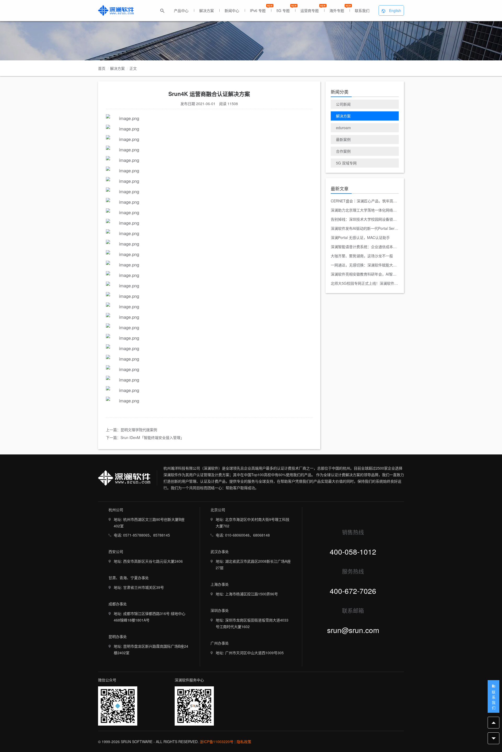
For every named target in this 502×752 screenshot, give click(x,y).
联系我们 (362, 10)
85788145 (161, 535)
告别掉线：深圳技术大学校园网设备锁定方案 (365, 219)
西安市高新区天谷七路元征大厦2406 (153, 561)
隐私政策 (244, 741)
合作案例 (343, 151)
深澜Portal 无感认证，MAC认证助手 (360, 237)
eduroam (343, 127)
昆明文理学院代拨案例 (139, 429)
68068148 (261, 535)
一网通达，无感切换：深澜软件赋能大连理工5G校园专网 (365, 264)
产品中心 (181, 10)
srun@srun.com (353, 630)
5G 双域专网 (346, 163)
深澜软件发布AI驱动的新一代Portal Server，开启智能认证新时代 (365, 228)
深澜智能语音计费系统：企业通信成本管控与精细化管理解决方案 (365, 246)
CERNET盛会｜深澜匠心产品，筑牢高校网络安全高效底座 (365, 200)
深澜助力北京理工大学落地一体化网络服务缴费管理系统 (365, 210)
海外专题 (336, 10)
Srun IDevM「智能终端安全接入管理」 (152, 437)
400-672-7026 (353, 590)
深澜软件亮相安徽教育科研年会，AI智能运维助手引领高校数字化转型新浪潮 (365, 274)
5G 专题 (283, 10)
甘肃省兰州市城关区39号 (143, 587)
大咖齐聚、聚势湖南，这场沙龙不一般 (362, 255)
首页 (101, 68)
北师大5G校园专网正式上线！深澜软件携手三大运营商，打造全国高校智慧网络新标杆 (365, 283)
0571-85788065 (136, 535)
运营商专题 (309, 10)
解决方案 (206, 10)
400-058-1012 (353, 551)
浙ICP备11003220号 (216, 741)
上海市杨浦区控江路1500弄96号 (251, 593)
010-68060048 (237, 535)
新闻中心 (232, 10)
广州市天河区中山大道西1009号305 (254, 652)
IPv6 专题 (258, 10)
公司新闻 (343, 104)
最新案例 (343, 139)
